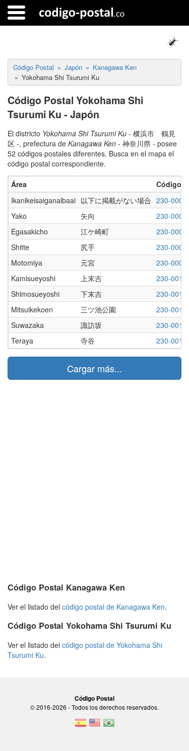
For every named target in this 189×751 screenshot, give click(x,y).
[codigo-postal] (82, 12)
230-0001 (171, 216)
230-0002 (171, 231)
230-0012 (171, 294)
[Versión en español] (81, 725)
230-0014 (171, 325)
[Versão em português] (109, 725)
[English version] (95, 725)
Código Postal (94, 698)
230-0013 (171, 309)
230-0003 (171, 247)
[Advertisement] (94, 479)
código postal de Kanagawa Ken (113, 607)
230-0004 (171, 263)
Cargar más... (94, 368)
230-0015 (171, 341)
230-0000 (171, 200)
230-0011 (171, 278)
